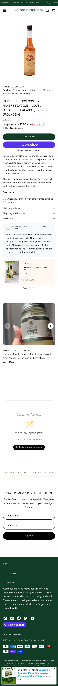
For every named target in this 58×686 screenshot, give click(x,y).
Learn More (8, 362)
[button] (47, 10)
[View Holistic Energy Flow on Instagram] (5, 618)
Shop (5, 564)
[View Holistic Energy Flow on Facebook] (19, 618)
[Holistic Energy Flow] (29, 10)
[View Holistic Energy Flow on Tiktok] (12, 618)
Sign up (29, 535)
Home (6, 86)
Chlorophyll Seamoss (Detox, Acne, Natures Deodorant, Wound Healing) (34, 673)
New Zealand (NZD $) (12, 634)
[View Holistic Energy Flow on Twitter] (25, 618)
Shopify (42, 640)
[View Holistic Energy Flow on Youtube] (32, 618)
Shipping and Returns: (14, 213)
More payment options (29, 150)
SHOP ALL (17, 86)
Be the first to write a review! (29, 447)
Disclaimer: (8, 218)
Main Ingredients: (12, 208)
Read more (8, 192)
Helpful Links (10, 574)
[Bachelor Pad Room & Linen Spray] (12, 272)
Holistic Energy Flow (19, 640)
